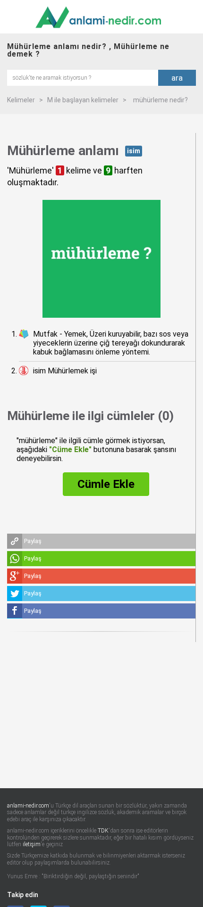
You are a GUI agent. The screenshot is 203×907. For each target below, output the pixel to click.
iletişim (32, 844)
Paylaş (33, 540)
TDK (103, 830)
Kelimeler (21, 100)
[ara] (82, 77)
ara (177, 77)
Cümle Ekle (106, 484)
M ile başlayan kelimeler (82, 100)
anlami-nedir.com (28, 805)
